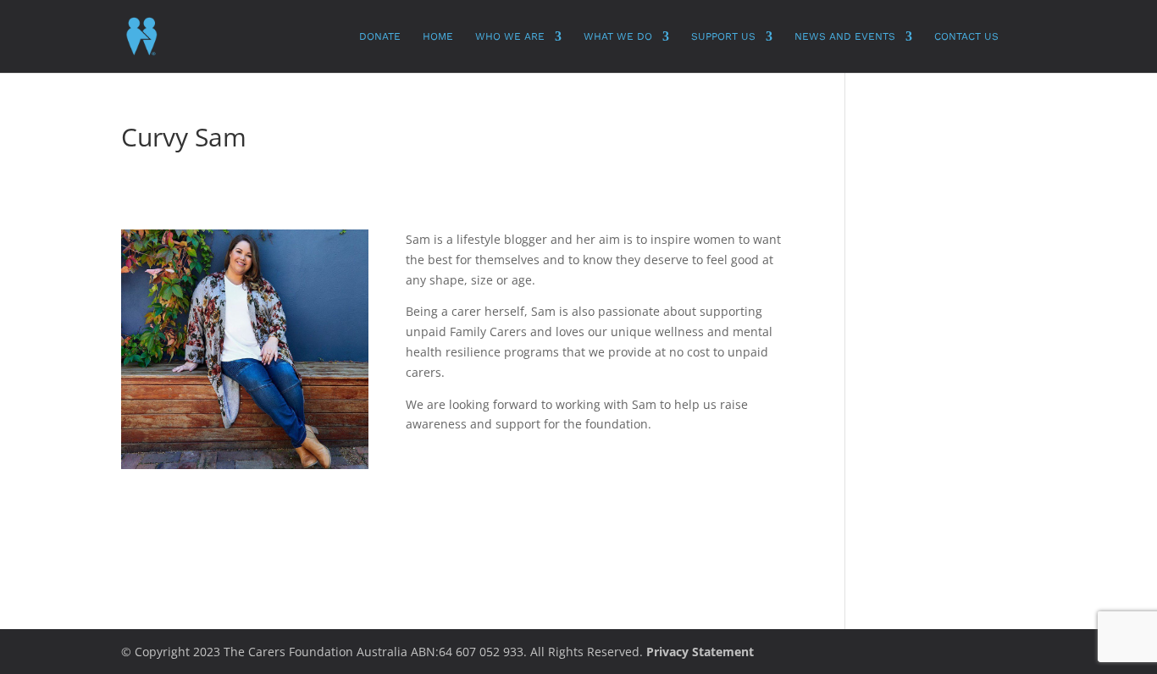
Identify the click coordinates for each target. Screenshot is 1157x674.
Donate (380, 36)
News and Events (844, 36)
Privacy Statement (700, 652)
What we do (618, 36)
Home (438, 36)
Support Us (723, 36)
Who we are (510, 36)
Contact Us (966, 36)
